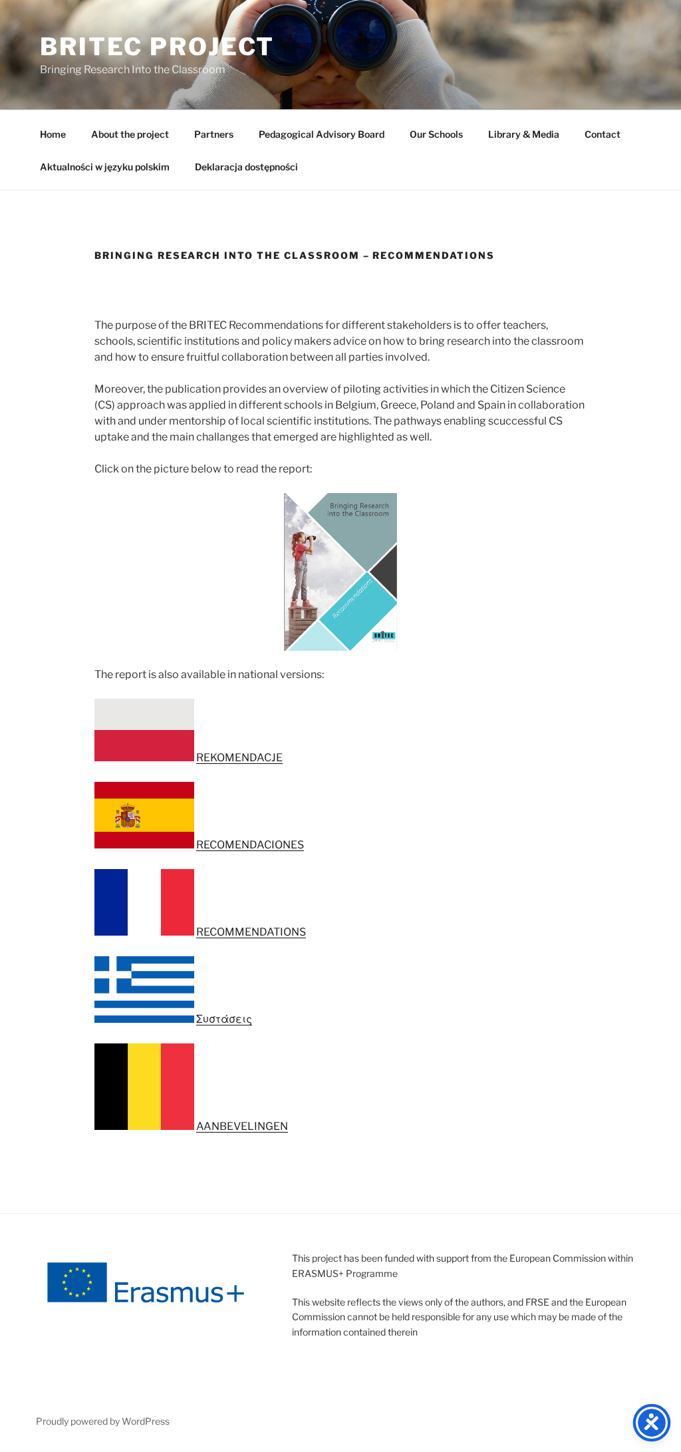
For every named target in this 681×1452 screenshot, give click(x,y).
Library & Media (523, 134)
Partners (213, 134)
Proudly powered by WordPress (103, 1421)
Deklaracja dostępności (246, 166)
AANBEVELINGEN (242, 1126)
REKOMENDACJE (239, 757)
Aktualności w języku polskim (105, 166)
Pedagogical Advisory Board (321, 134)
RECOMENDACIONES (250, 844)
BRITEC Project (157, 46)
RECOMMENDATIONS (251, 932)
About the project (130, 134)
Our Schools (436, 134)
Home (53, 134)
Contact (602, 134)
